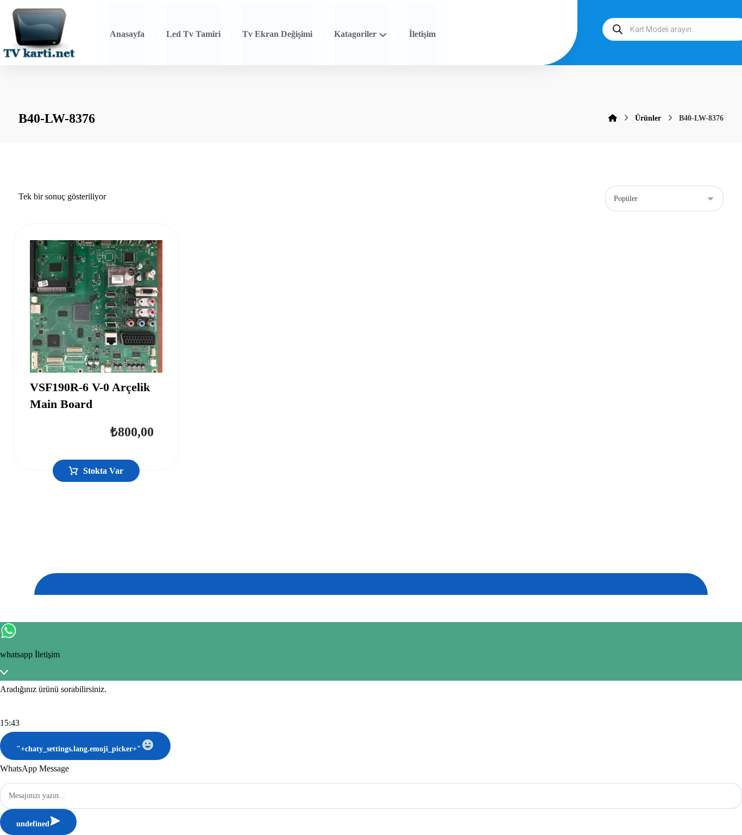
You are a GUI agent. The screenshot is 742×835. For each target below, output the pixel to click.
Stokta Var (103, 470)
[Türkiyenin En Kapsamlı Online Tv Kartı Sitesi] (39, 34)
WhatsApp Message (34, 768)
